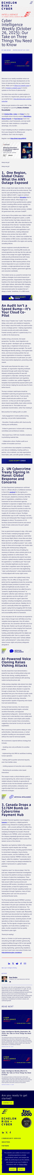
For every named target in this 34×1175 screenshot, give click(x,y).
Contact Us (7, 1103)
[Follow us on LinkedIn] (3, 1132)
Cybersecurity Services (11, 1138)
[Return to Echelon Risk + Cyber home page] (9, 6)
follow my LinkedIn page (21, 85)
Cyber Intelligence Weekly (15, 16)
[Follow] (10, 981)
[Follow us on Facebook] (10, 1132)
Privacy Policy (23, 1164)
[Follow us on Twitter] (6, 1132)
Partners (5, 1146)
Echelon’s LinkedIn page (13, 88)
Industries (6, 1142)
